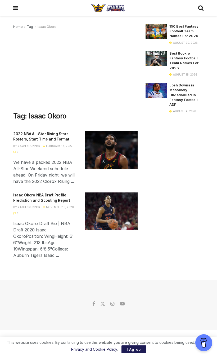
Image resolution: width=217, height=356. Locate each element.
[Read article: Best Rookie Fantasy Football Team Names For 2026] (156, 58)
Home (18, 27)
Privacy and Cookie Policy (94, 349)
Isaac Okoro (47, 27)
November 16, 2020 (59, 207)
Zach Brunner (29, 145)
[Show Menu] (15, 8)
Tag (30, 27)
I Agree (134, 349)
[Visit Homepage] (108, 8)
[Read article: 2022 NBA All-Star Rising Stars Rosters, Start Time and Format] (111, 150)
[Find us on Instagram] (112, 304)
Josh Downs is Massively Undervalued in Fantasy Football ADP (183, 95)
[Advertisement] (75, 69)
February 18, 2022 (59, 145)
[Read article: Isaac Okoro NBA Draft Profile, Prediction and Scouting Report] (111, 211)
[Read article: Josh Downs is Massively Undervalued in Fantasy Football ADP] (156, 90)
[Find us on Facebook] (93, 304)
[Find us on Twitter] (102, 304)
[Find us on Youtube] (122, 304)
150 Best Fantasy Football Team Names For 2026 (183, 31)
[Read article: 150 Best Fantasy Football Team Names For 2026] (156, 31)
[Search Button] (201, 8)
